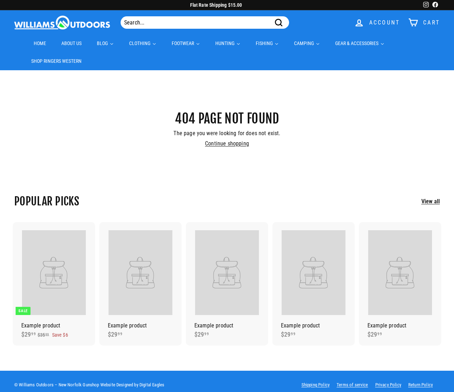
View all (430, 201)
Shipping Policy (315, 384)
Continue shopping (227, 143)
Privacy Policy (388, 384)
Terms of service (352, 384)
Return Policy (420, 384)
